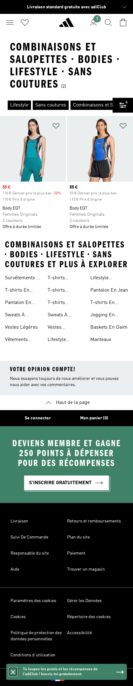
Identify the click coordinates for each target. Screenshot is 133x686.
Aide (15, 569)
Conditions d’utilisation (33, 655)
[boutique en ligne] (66, 25)
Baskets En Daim (108, 327)
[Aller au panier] (123, 22)
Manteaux (100, 339)
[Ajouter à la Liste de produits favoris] (56, 127)
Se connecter (38, 418)
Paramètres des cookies (33, 601)
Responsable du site (30, 553)
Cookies (18, 617)
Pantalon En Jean (109, 290)
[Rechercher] (108, 22)
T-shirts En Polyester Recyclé (102, 303)
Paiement (76, 553)
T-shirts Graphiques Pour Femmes (66, 291)
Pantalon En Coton (18, 303)
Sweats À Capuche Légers (65, 316)
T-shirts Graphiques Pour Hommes (66, 279)
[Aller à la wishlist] (24, 22)
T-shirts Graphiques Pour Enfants (66, 303)
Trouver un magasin (86, 569)
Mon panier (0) (94, 418)
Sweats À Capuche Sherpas (15, 316)
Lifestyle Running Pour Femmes (105, 279)
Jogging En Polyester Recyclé (102, 316)
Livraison (19, 521)
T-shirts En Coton (17, 291)
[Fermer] (13, 672)
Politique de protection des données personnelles (36, 636)
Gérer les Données (84, 601)
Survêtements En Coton (23, 279)
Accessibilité (79, 633)
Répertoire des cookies (89, 617)
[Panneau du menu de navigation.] (9, 22)
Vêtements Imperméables (21, 340)
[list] (56, 105)
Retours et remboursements (94, 521)
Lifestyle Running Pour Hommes (63, 340)
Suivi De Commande (29, 537)
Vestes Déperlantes (61, 328)
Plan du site (78, 537)
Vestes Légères (21, 327)
